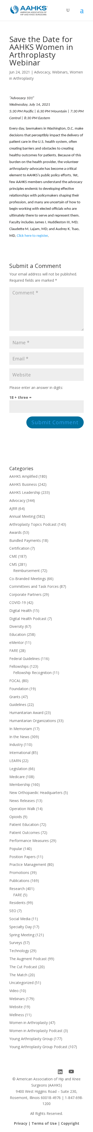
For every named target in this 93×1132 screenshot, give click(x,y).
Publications (19, 880)
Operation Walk (22, 808)
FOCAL (15, 680)
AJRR (13, 508)
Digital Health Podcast (28, 618)
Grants (14, 696)
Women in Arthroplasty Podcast (36, 1030)
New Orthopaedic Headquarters (36, 792)
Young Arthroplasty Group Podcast (38, 1046)
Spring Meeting (21, 934)
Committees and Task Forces (34, 586)
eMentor (16, 642)
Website (16, 1006)
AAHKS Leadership (24, 492)
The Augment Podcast (28, 958)
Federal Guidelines (24, 658)
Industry (16, 744)
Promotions (19, 872)
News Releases (22, 800)
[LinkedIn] (60, 1072)
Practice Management (27, 864)
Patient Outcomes (24, 832)
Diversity (16, 626)
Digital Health (20, 610)
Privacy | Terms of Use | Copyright (46, 1123)
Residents (17, 902)
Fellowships (19, 666)
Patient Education (24, 824)
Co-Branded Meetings (27, 578)
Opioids (15, 816)
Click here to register (32, 236)
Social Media (19, 918)
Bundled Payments (25, 540)
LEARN (15, 760)
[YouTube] (71, 1072)
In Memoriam (20, 728)
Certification (19, 548)
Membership (19, 784)
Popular (15, 848)
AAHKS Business (23, 484)
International (19, 752)
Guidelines (17, 704)
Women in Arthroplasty (28, 1022)
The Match (18, 974)
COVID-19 (17, 602)
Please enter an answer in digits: (36, 387)
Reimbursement (26, 570)
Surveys (15, 942)
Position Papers (22, 856)
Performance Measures (29, 840)
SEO (12, 910)
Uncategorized (21, 982)
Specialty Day (20, 926)
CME (13, 556)
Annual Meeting (22, 516)
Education (17, 634)
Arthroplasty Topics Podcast (33, 524)
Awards (15, 532)
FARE (13, 650)
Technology (19, 950)
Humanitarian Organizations (32, 720)
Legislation (18, 768)
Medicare (17, 776)
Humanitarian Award (26, 712)
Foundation (18, 688)
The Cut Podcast (23, 966)
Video (14, 990)
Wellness (16, 1014)
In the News (19, 736)
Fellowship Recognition (32, 672)
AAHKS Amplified (23, 476)
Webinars (60, 72)
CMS (13, 564)
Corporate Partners (25, 594)
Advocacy (42, 72)
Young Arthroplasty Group (31, 1038)
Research (17, 888)
